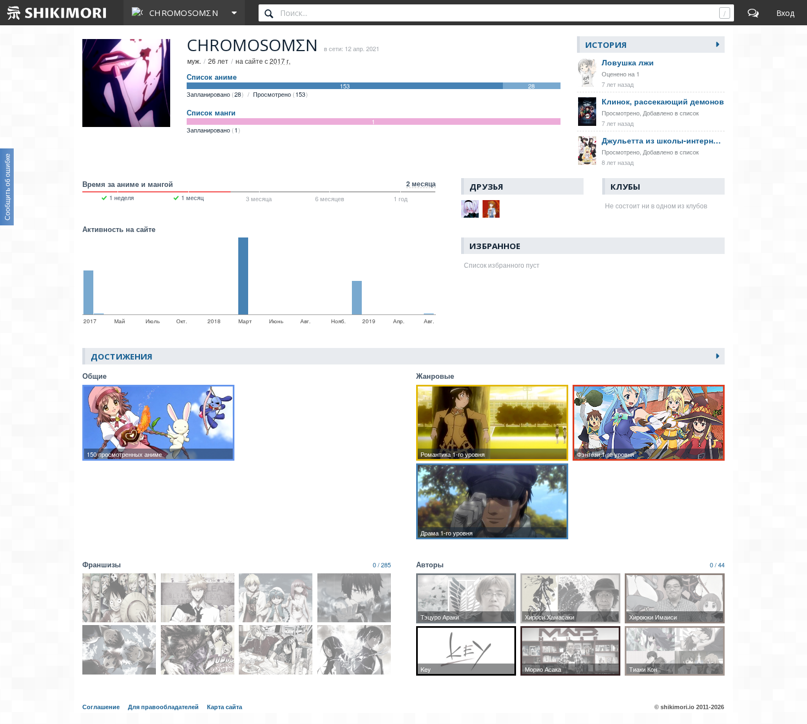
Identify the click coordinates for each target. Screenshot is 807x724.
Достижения (122, 356)
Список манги (211, 113)
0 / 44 (717, 564)
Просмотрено (279, 94)
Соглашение (101, 707)
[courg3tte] (491, 209)
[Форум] (753, 12)
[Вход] (785, 12)
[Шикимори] (57, 12)
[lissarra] (470, 209)
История (606, 44)
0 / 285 (382, 564)
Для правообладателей (163, 707)
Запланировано (214, 94)
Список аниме (212, 77)
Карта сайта (224, 707)
